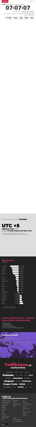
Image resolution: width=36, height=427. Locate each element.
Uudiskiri (15, 405)
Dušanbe (8, 375)
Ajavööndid (4, 405)
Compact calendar (6, 416)
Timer (3, 412)
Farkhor (16, 375)
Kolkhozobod (17, 381)
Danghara (26, 372)
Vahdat (21, 387)
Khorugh (27, 378)
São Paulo (4, 273)
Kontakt (24, 415)
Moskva (3, 290)
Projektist (25, 413)
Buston (16, 372)
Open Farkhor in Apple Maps (24, 342)
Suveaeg (3, 407)
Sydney (3, 303)
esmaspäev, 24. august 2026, (23, 11)
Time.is (5, 1)
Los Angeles (8, 18)
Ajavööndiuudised (16, 404)
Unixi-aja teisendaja (27, 404)
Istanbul (3, 286)
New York (4, 269)
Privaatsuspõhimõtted (17, 421)
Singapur (4, 299)
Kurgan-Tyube (10, 384)
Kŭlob (22, 384)
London (15, 18)
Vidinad (14, 402)
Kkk (23, 410)
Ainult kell (4, 409)
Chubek (21, 372)
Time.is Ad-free (26, 408)
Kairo (3, 288)
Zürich (3, 284)
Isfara (31, 375)
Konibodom (26, 381)
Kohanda (25, 406)
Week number (5, 417)
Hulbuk (25, 375)
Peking (26, 18)
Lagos (3, 277)
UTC (3, 275)
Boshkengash (10, 372)
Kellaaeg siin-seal (5, 402)
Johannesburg (5, 281)
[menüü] (33, 1)
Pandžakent (8, 387)
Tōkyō (31, 18)
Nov (31, 384)
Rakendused (15, 400)
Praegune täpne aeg (6, 400)
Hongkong (4, 295)
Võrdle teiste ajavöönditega (9, 307)
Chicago (3, 268)
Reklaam (15, 418)
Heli (2, 419)
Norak (28, 384)
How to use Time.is (27, 411)
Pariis (21, 18)
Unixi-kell (25, 402)
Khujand (9, 381)
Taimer (3, 411)
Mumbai (3, 294)
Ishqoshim (8, 378)
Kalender (4, 414)
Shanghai (4, 297)
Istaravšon (18, 378)
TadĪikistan (16, 364)
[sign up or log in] (30, 1)
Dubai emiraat (5, 292)
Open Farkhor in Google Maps (9, 342)
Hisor (21, 375)
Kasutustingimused (17, 419)
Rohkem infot (20, 13)
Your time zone (5, 404)
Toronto (3, 271)
